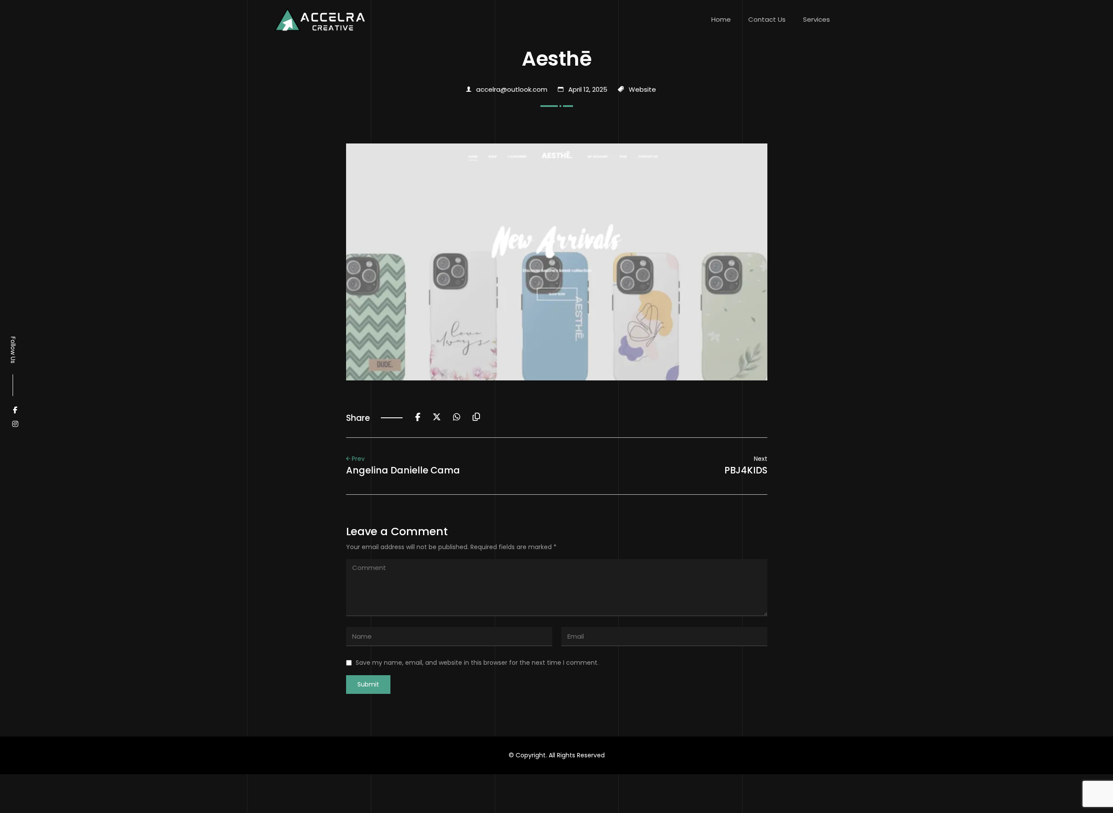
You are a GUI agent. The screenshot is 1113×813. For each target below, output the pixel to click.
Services (816, 19)
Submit (368, 684)
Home (721, 19)
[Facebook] (418, 418)
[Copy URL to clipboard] (476, 418)
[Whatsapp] (457, 418)
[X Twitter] (437, 418)
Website (642, 89)
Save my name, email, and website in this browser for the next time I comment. (477, 662)
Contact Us (767, 19)
